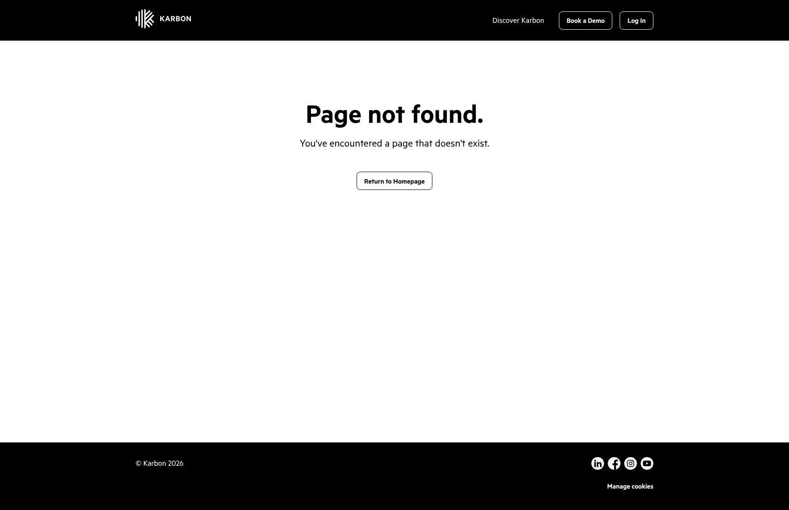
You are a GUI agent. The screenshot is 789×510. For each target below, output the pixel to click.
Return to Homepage (394, 181)
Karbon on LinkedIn (597, 463)
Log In (636, 20)
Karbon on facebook (614, 463)
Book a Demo (586, 20)
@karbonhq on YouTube (630, 463)
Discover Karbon (518, 20)
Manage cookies (630, 486)
